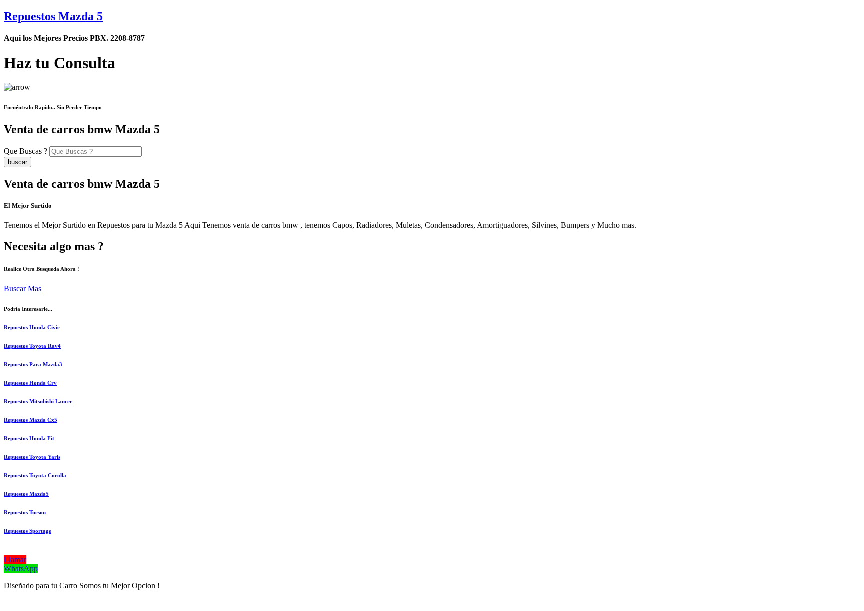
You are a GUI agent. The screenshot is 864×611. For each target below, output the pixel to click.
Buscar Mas (23, 288)
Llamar (15, 559)
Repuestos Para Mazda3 (33, 364)
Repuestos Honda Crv (30, 383)
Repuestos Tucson (25, 512)
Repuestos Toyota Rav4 (32, 346)
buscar (18, 162)
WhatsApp (21, 568)
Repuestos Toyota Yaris (32, 457)
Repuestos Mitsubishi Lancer (38, 401)
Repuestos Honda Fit (29, 438)
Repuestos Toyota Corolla (35, 475)
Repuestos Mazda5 (26, 494)
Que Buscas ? (26, 151)
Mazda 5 (53, 16)
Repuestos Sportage (28, 531)
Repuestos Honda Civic (32, 327)
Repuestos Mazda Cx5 (31, 420)
